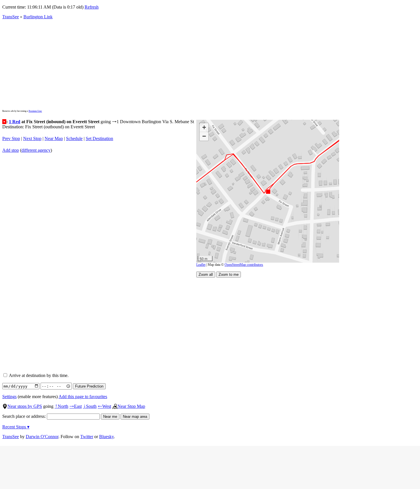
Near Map (54, 138)
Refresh (92, 7)
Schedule (74, 138)
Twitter (86, 436)
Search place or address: (24, 416)
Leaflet (200, 265)
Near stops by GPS (24, 406)
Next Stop (32, 138)
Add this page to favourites (83, 396)
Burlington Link (38, 16)
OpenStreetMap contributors (244, 265)
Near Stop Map (131, 406)
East (75, 406)
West (104, 406)
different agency (36, 150)
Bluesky (106, 436)
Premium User (35, 111)
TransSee (10, 16)
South (90, 406)
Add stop (10, 150)
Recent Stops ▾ (15, 426)
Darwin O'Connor (42, 436)
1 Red (14, 121)
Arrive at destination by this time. (38, 375)
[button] (268, 191)
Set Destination (99, 138)
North (61, 406)
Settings (9, 396)
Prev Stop (11, 138)
